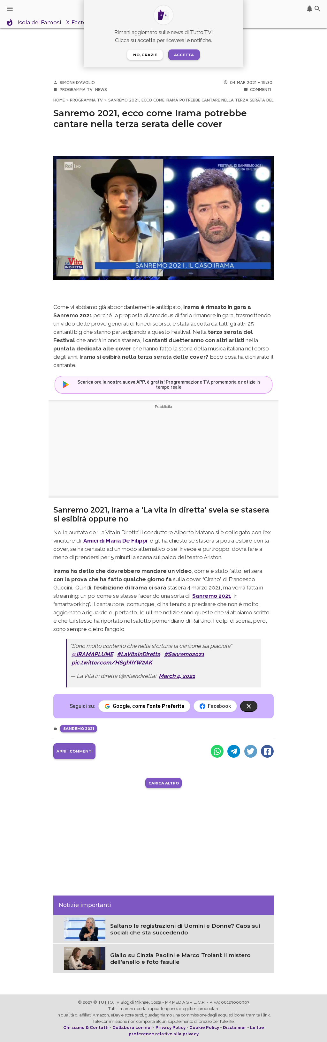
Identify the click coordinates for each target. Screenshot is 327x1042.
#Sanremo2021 (184, 654)
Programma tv (76, 89)
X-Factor (77, 22)
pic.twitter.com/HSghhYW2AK (112, 662)
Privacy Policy (171, 1027)
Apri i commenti (75, 751)
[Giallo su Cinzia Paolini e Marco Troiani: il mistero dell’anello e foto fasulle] (84, 958)
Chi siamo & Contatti (86, 1027)
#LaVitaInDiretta (138, 654)
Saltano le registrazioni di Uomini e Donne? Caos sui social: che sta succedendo (185, 929)
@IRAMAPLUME (92, 654)
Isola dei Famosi (39, 22)
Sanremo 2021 (211, 596)
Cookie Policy (204, 1027)
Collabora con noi (132, 1027)
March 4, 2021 (177, 676)
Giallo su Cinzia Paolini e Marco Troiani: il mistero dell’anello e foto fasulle (180, 958)
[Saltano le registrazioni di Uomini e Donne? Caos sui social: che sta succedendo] (84, 929)
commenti (260, 89)
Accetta (184, 55)
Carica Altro (163, 783)
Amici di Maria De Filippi (115, 540)
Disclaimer (234, 1027)
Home (59, 99)
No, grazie (145, 55)
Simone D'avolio (77, 82)
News (101, 89)
